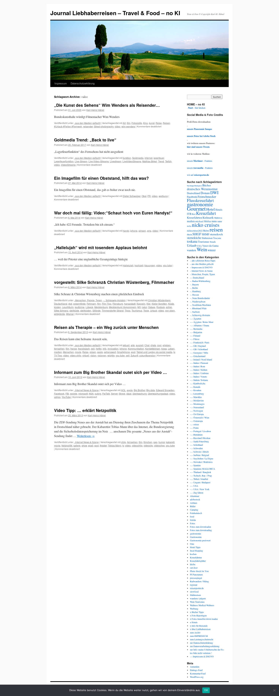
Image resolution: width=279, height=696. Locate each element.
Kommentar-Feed (198, 673)
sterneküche (194, 238)
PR (149, 196)
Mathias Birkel (149, 161)
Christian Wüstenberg (159, 300)
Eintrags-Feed (196, 670)
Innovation (113, 348)
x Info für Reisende (198, 625)
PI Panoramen (196, 574)
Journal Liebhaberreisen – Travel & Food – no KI (115, 13)
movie (78, 352)
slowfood (194, 591)
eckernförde (79, 303)
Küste (171, 303)
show (84, 445)
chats (153, 345)
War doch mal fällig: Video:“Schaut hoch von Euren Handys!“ (113, 213)
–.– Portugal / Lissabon (200, 431)
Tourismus (137, 310)
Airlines (193, 502)
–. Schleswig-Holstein (200, 315)
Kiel (149, 303)
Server (114, 393)
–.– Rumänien (196, 434)
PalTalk (106, 393)
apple (130, 390)
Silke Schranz (61, 310)
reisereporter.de (197, 588)
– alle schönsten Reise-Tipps (202, 260)
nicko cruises (205, 224)
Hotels (218, 209)
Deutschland (60, 303)
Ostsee (151, 307)
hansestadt (130, 303)
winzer (212, 250)
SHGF (196, 234)
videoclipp (159, 445)
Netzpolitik (66, 445)
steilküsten (85, 310)
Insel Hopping (196, 550)
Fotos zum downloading (201, 530)
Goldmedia (137, 157)
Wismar (70, 313)
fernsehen (59, 348)
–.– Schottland (196, 444)
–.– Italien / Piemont (199, 362)
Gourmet (196, 208)
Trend (161, 161)
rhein (189, 234)
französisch (84, 348)
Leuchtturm (68, 307)
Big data (150, 390)
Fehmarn (91, 303)
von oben (170, 310)
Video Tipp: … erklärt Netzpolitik (85, 410)
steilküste (74, 310)
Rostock (160, 307)
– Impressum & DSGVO (201, 267)
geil (93, 348)
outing (98, 393)
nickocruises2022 (195, 230)
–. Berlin (194, 287)
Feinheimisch (196, 513)
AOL (123, 390)
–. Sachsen (195, 311)
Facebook (59, 393)
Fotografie (137, 123)
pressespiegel (196, 577)
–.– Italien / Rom (197, 366)
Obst (144, 196)
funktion (127, 157)
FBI (67, 393)
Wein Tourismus (197, 601)
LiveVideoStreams (131, 161)
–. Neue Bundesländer (200, 298)
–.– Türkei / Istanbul (199, 478)
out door (194, 567)
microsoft (83, 393)
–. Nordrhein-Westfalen (200, 304)
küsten (57, 307)
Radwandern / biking (199, 581)
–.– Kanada (195, 386)
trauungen (149, 265)
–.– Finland (195, 335)
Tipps (127, 310)
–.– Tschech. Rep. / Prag (201, 475)
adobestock (195, 499)
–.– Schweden (196, 448)
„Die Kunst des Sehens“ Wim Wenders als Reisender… (107, 105)
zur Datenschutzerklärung (201, 642)
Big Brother (139, 390)
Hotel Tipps (195, 547)
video (117, 126)
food (192, 516)
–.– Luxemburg (197, 393)
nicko (189, 226)
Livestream (115, 161)
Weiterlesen (86, 436)
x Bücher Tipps (197, 612)
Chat (146, 345)
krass (164, 348)
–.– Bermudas (196, 328)
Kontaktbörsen (152, 348)
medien (58, 352)
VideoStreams (68, 164)
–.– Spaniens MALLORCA (202, 468)
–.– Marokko (196, 397)
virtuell (85, 355)
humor (161, 442)
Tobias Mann (114, 445)
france (73, 348)
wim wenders (128, 126)
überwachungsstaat (158, 393)
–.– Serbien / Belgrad (199, 455)
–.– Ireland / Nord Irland (201, 359)
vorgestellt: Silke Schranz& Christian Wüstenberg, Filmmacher (114, 282)
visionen (102, 355)
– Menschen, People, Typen (202, 274)
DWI (214, 192)
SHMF (205, 234)
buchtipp (190, 185)
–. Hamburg (195, 291)
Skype (122, 393)
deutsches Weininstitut (202, 189)
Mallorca (218, 217)
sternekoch (216, 234)
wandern (191, 250)
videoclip (148, 445)
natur (144, 307)
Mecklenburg (101, 307)
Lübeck (89, 307)
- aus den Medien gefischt (87, 123)
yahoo (57, 397)
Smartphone (123, 352)
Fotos (192, 523)
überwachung (139, 393)
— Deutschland (197, 277)
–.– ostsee (194, 424)
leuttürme (79, 307)
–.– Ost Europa (197, 414)
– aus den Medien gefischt (202, 263)
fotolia (193, 519)
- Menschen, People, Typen (88, 300)
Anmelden (194, 666)
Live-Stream (81, 161)
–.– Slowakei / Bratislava (201, 461)
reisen (93, 352)
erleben (167, 345)
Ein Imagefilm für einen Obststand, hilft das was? (101, 178)
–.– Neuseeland (197, 407)
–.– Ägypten (195, 318)
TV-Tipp (58, 355)
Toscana (217, 237)
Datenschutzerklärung (83, 83)
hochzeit (139, 265)
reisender (88, 126)
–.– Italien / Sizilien (198, 369)
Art (124, 123)
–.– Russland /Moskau (200, 437)
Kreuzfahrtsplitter (198, 560)
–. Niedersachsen (197, 301)
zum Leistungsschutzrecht (201, 639)
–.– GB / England (198, 345)
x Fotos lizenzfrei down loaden (204, 618)
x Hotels (194, 622)
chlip (123, 442)
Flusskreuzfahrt (200, 200)
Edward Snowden (165, 390)
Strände (96, 310)
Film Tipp (106, 303)
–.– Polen (194, 427)
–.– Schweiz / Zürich (199, 451)
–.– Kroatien (195, 390)
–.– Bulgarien (196, 332)
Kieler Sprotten (159, 303)
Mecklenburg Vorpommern (122, 307)
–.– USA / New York (199, 489)
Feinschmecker (207, 197)
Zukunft (134, 355)
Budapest (198, 185)
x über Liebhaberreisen (200, 629)
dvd (70, 303)
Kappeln (141, 303)
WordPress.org (196, 676)
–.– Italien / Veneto (198, 376)
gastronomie (200, 204)
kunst (151, 123)
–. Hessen (194, 294)
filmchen (147, 442)
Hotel (210, 209)
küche (192, 564)
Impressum (60, 83)
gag (155, 442)
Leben (171, 348)
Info (104, 348)
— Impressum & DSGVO (202, 656)
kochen (193, 554)
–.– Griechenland (197, 356)
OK (206, 690)
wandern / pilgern (198, 598)
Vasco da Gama (210, 245)
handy (126, 230)
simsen (142, 230)
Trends (213, 241)
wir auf (198, 174)
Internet (148, 157)
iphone (133, 230)
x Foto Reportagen (198, 615)
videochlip (137, 445)
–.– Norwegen (196, 410)
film (128, 123)
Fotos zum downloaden (200, 526)
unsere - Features (199, 160)
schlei (169, 307)
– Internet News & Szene (201, 270)
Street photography (103, 126)
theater (103, 445)
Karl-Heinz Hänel (95, 109)
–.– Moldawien (197, 400)
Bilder (192, 506)
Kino (145, 123)
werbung (163, 196)
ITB (189, 214)
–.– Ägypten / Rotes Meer (201, 321)
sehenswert (110, 352)
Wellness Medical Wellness (202, 605)
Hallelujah (128, 265)
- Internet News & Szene (86, 390)
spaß (90, 445)
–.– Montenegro (197, 403)
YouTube (66, 397)
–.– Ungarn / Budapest (200, 482)
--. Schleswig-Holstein (114, 300)
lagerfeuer (159, 157)
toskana (192, 241)
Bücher (206, 185)
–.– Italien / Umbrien (199, 373)
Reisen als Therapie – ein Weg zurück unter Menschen (106, 327)
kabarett (170, 442)
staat (128, 393)
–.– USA (194, 485)
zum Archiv (195, 632)
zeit (127, 355)
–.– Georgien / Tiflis (199, 352)
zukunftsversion (147, 355)
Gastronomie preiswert (200, 540)
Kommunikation (136, 348)
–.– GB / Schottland (199, 349)
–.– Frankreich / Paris (199, 342)
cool (159, 345)
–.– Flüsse (194, 339)
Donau (205, 193)
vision (93, 355)
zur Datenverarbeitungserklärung (204, 646)
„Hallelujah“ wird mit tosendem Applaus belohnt (100, 247)
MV (139, 307)
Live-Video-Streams (98, 161)
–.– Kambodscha (197, 383)
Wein (202, 249)
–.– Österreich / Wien (199, 417)
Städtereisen (207, 237)
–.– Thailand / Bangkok (200, 472)
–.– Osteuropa (196, 420)
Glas (192, 543)
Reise (159, 123)
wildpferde (59, 313)
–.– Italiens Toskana (199, 379)
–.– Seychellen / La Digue (201, 458)
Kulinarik (208, 217)
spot (133, 352)
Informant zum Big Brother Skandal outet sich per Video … (110, 372)
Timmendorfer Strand (113, 310)
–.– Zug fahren (196, 492)
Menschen (68, 352)
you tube (167, 265)
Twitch (168, 161)
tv (174, 352)
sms (149, 230)
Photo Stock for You (199, 571)
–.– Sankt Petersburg (199, 441)
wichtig (111, 355)
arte (133, 345)
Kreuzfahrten (194, 217)
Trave (146, 310)
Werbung (194, 608)
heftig (99, 348)
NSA (91, 393)
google (73, 393)
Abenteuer (194, 495)
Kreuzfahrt (206, 213)
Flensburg (118, 303)
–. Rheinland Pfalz (198, 308)
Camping (194, 509)
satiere (76, 445)
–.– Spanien (195, 465)
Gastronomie (196, 536)
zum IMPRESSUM (199, 635)
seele (100, 352)
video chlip (75, 355)
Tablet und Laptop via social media (154, 352)
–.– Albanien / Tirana (199, 325)
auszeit (139, 345)
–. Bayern (194, 284)
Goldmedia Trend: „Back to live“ (85, 140)
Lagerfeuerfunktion (64, 161)
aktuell (126, 345)
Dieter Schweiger (131, 196)
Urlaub (153, 310)
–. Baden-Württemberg (200, 280)
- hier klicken (196, 107)
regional (193, 584)
